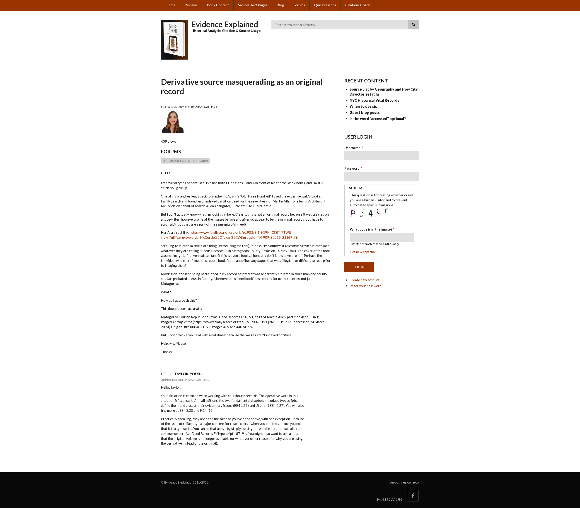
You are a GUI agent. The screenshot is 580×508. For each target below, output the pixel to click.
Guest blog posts (365, 112)
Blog (280, 5)
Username (352, 148)
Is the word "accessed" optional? (378, 118)
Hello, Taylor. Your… (182, 373)
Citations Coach (357, 5)
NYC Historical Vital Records (374, 100)
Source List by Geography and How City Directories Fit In (384, 91)
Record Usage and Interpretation (185, 160)
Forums (299, 5)
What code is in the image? (371, 229)
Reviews (191, 5)
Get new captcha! (363, 252)
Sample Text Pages (252, 5)
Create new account (364, 280)
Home (170, 5)
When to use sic (363, 106)
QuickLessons (325, 5)
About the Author (404, 482)
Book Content (218, 5)
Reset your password (365, 286)
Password (352, 168)
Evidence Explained (224, 24)
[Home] (174, 39)
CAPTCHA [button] (354, 188)
